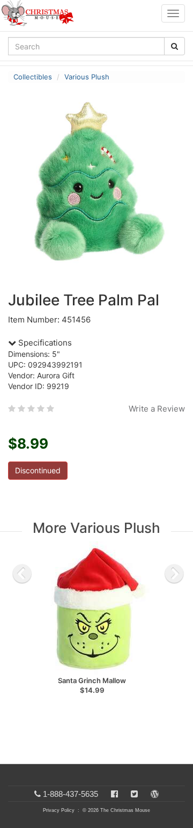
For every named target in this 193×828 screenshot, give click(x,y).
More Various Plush (96, 527)
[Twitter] (134, 793)
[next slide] (174, 573)
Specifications (44, 343)
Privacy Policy (59, 810)
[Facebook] (114, 793)
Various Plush (86, 76)
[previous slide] (22, 573)
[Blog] (155, 793)
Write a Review (157, 409)
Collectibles (32, 76)
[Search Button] (174, 46)
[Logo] (40, 13)
